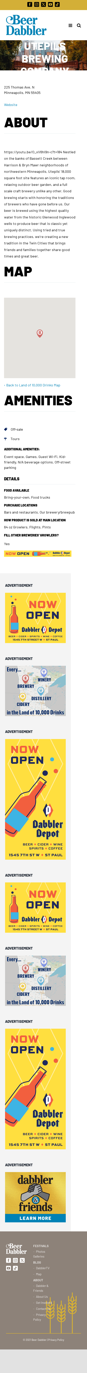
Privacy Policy (39, 1317)
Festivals (41, 1246)
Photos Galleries (39, 1254)
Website (10, 104)
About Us (42, 1296)
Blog (37, 1262)
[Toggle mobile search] (79, 25)
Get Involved (44, 1302)
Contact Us (43, 1308)
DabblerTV (43, 1268)
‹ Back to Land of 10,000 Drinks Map (32, 385)
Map (38, 1274)
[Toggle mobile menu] (69, 25)
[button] (40, 334)
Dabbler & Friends (41, 1288)
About (38, 1280)
